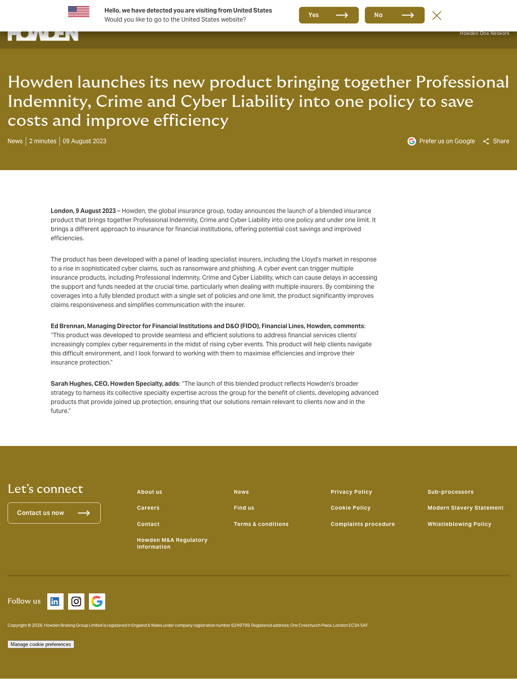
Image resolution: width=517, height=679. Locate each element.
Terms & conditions (261, 524)
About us (149, 491)
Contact (148, 524)
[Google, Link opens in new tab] (97, 601)
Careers (148, 507)
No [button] (378, 15)
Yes (313, 15)
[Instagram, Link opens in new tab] (76, 601)
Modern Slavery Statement (466, 507)
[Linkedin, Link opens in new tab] (55, 601)
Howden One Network (484, 33)
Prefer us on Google (447, 141)
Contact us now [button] (40, 513)
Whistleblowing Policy (460, 524)
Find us (244, 507)
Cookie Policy (351, 507)
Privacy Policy (351, 491)
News (241, 491)
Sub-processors (451, 491)
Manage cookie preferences (41, 644)
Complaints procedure (363, 524)
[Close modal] (437, 15)
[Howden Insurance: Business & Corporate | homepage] (43, 33)
